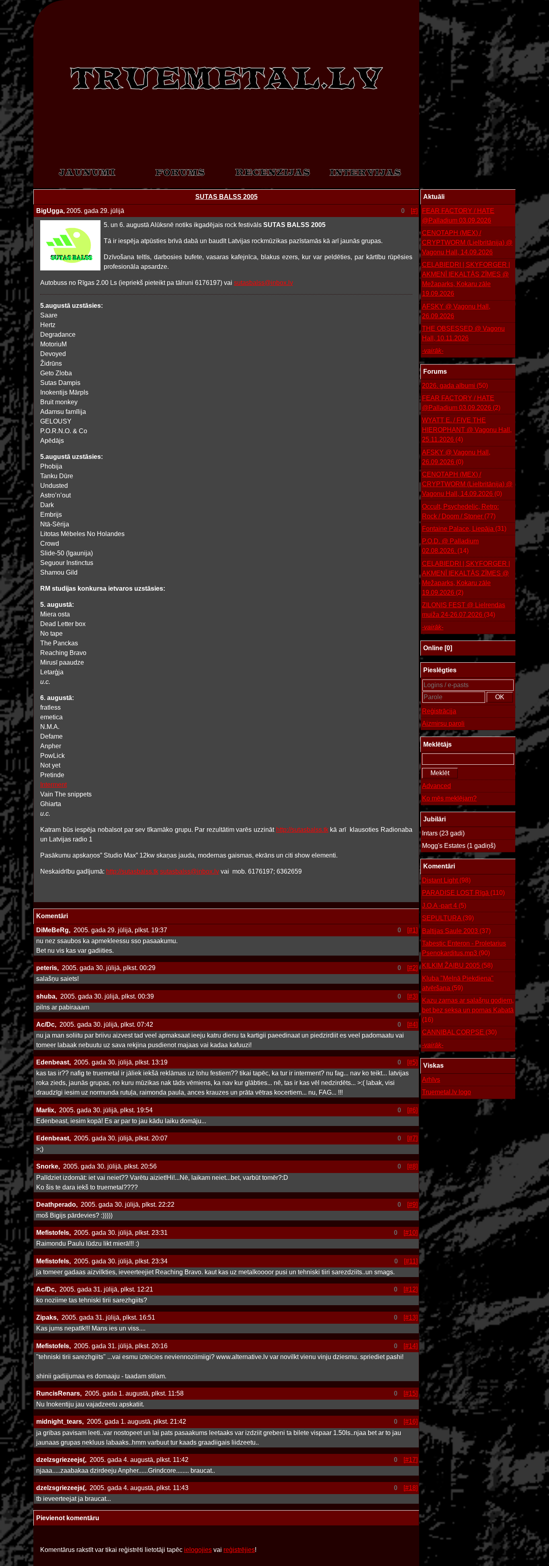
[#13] (411, 1317)
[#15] (411, 1393)
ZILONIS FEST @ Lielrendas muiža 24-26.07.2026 (463, 610)
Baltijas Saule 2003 (456, 930)
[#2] (412, 967)
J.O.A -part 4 (444, 905)
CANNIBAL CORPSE (459, 1032)
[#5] (412, 1062)
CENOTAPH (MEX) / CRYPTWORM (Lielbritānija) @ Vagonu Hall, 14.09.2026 (467, 242)
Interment (53, 784)
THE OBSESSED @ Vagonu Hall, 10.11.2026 (463, 333)
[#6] (412, 1110)
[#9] (412, 1204)
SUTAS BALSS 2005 (226, 196)
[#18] (411, 1487)
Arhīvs (431, 1079)
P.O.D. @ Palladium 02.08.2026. (450, 546)
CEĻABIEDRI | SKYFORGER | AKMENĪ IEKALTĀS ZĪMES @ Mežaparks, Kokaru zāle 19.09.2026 (466, 279)
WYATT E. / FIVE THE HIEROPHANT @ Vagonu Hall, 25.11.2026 (467, 430)
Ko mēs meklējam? (449, 798)
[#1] (412, 930)
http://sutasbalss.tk (302, 829)
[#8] (412, 1166)
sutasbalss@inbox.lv (263, 282)
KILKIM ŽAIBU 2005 (457, 965)
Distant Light (446, 880)
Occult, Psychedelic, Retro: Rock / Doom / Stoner (460, 511)
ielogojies (198, 1549)
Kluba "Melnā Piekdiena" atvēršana (458, 983)
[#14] (411, 1346)
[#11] (411, 1261)
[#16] (411, 1421)
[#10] (411, 1232)
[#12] (411, 1289)
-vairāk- (432, 350)
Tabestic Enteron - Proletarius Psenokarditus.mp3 (464, 948)
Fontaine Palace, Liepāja (464, 528)
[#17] (411, 1459)
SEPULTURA (448, 918)
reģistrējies (239, 1549)
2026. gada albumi (455, 385)
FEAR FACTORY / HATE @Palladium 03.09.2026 (458, 215)
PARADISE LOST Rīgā (463, 892)
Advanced (436, 785)
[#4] (412, 1024)
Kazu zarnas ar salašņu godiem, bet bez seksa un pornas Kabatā (468, 1010)
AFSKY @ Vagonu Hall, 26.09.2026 (456, 311)
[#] (414, 210)
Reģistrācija (439, 711)
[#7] (412, 1138)
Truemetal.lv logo (446, 1092)
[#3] (412, 996)
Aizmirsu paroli (443, 723)
